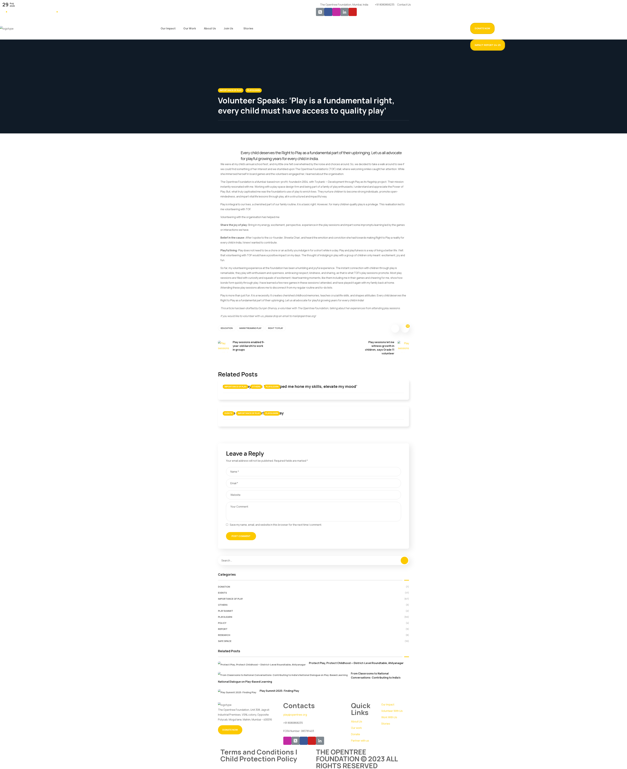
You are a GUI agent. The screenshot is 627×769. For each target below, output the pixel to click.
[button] (482, 28)
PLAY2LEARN (253, 90)
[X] (295, 741)
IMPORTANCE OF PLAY (231, 90)
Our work (356, 728)
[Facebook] (328, 12)
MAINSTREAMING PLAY (250, 328)
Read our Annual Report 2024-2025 (28, 11)
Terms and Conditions (257, 752)
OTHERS (256, 386)
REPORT (313, 629)
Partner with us (360, 740)
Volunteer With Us (392, 711)
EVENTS (228, 413)
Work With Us (389, 717)
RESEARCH (313, 635)
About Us (356, 721)
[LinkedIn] (344, 12)
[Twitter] (320, 12)
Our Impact (387, 704)
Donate (355, 734)
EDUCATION (227, 328)
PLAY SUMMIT (313, 610)
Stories (385, 723)
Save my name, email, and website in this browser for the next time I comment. (276, 524)
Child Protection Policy (258, 758)
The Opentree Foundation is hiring (78, 11)
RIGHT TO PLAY (275, 328)
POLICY (313, 622)
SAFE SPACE (313, 641)
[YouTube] (353, 12)
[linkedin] (320, 741)
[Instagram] (336, 12)
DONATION (313, 586)
